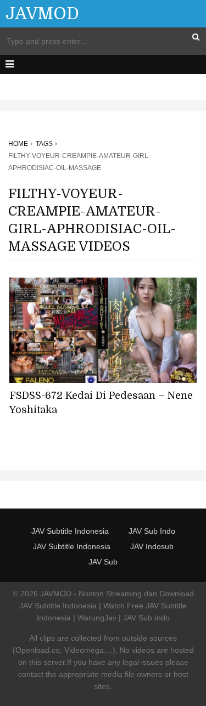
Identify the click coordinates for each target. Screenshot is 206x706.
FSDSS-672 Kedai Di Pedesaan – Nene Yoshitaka (101, 402)
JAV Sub (103, 561)
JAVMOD (42, 13)
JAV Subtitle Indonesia (70, 531)
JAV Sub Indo (152, 531)
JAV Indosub (152, 546)
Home (18, 144)
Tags (44, 144)
